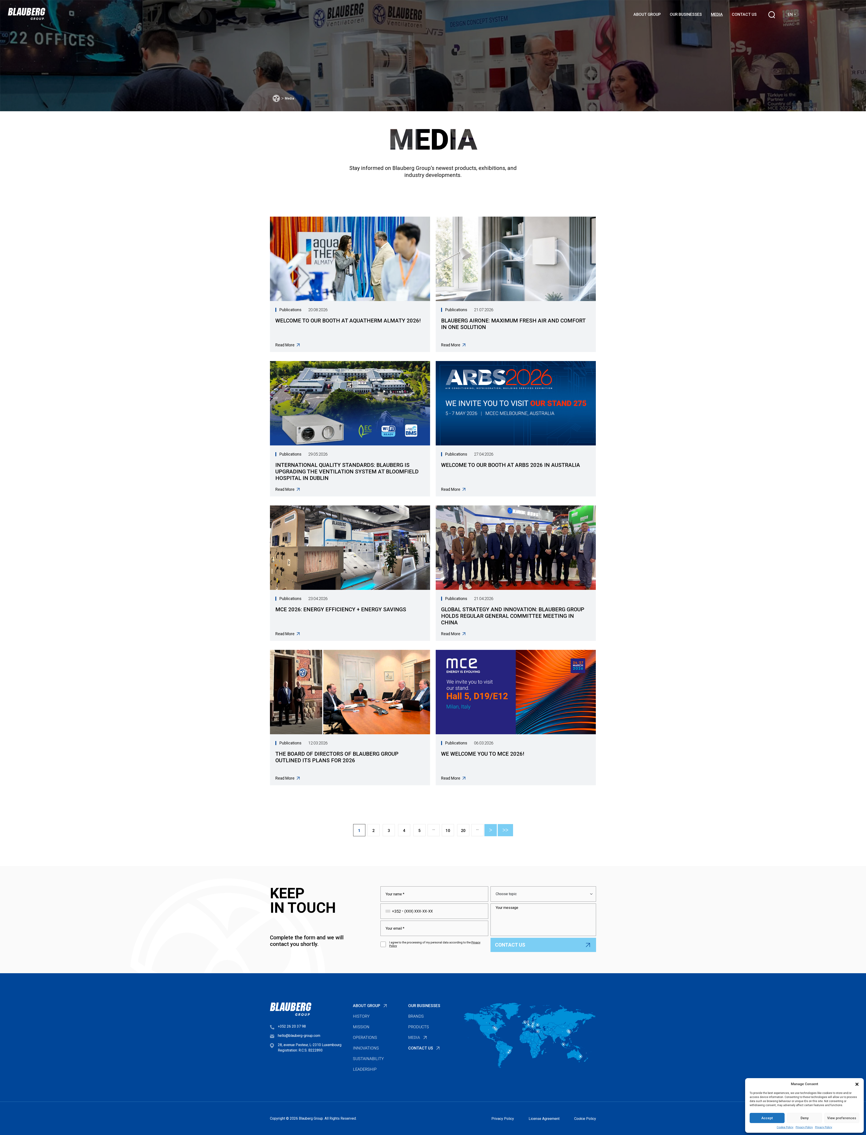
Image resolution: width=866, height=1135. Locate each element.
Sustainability (368, 1058)
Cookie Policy (785, 1127)
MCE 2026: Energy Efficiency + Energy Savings (340, 609)
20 (463, 830)
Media (717, 14)
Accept (767, 1118)
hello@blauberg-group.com (299, 1035)
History (361, 1016)
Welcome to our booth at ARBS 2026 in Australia (510, 465)
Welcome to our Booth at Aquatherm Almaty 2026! (348, 320)
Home (276, 98)
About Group (647, 14)
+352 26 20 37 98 (292, 1026)
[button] (857, 1084)
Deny (804, 1118)
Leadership (365, 1069)
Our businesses (686, 14)
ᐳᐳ (505, 830)
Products (418, 1026)
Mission (361, 1026)
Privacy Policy (804, 1127)
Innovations (366, 1048)
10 (448, 830)
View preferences (841, 1118)
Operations (365, 1037)
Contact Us (744, 14)
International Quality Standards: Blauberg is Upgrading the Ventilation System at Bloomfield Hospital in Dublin (347, 471)
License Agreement (544, 1118)
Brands (416, 1016)
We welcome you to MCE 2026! (482, 754)
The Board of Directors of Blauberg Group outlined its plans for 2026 (336, 757)
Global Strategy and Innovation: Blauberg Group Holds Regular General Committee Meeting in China (512, 616)
